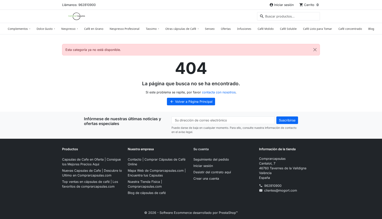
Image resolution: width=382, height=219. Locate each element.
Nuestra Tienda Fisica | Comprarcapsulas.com (145, 184)
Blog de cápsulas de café (147, 193)
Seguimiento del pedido (211, 159)
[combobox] (288, 16)
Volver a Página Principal (191, 102)
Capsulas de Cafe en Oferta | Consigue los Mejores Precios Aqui (91, 161)
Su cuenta (201, 149)
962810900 (273, 186)
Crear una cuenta (206, 178)
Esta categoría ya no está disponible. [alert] (93, 50)
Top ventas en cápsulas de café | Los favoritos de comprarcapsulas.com (90, 184)
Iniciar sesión (203, 166)
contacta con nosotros (219, 92)
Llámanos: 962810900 (79, 5)
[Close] (315, 49)
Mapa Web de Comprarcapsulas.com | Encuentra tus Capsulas (157, 173)
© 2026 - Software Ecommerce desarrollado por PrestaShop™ (191, 213)
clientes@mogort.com (280, 190)
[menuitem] (19, 28)
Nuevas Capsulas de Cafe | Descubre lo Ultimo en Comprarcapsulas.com (92, 173)
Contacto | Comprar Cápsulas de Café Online (156, 161)
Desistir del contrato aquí (212, 172)
